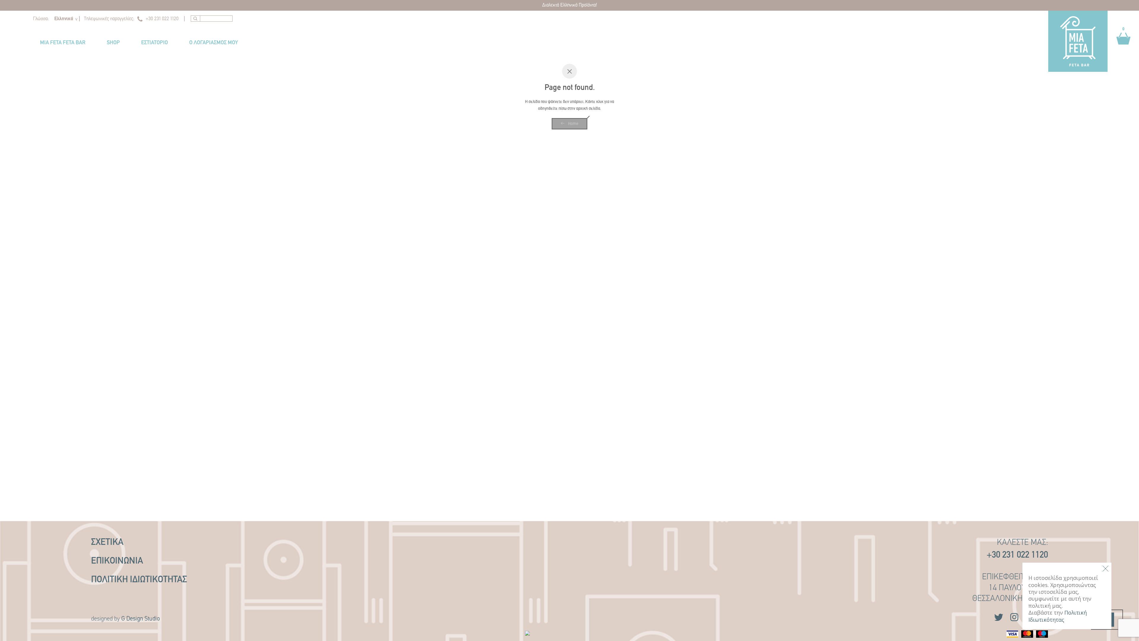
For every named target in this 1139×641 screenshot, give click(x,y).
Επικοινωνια (117, 561)
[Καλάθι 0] (1123, 47)
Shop (113, 43)
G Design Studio (140, 619)
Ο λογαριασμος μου (213, 43)
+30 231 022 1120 (162, 19)
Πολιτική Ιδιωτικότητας (139, 580)
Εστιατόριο (154, 43)
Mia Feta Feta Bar (62, 43)
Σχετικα (107, 542)
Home (572, 124)
